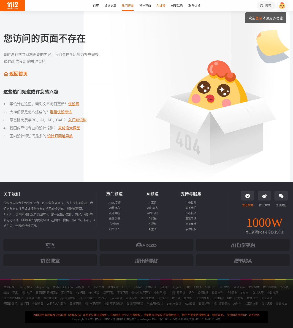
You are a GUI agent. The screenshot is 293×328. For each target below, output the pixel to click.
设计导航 (114, 213)
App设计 (190, 303)
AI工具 (153, 202)
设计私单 (131, 298)
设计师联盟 (202, 298)
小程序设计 (161, 292)
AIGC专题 (115, 202)
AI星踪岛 (114, 208)
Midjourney (42, 287)
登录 (258, 18)
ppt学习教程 (67, 298)
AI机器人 (152, 208)
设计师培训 (50, 298)
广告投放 (190, 202)
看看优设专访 (61, 111)
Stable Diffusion (63, 287)
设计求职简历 (92, 303)
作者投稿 (190, 213)
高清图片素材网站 (47, 292)
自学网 (25, 303)
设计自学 (162, 298)
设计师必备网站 (13, 298)
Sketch (245, 292)
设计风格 (267, 303)
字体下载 (122, 292)
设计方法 (281, 303)
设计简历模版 (135, 303)
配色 (191, 292)
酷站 (6, 292)
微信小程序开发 (141, 292)
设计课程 (114, 218)
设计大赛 (239, 287)
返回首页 (18, 73)
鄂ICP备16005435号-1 (166, 319)
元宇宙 (137, 287)
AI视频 (153, 224)
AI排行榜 (152, 213)
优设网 (73, 103)
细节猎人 (114, 229)
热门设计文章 (96, 287)
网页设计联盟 (235, 298)
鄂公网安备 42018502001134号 (200, 319)
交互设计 (266, 298)
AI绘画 (80, 287)
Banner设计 (174, 303)
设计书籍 (272, 292)
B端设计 (165, 287)
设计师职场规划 (113, 303)
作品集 (284, 287)
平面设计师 (10, 303)
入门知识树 (77, 119)
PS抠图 (80, 292)
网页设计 (113, 287)
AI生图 (153, 229)
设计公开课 (33, 298)
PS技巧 (102, 298)
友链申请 (190, 218)
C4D (187, 287)
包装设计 (210, 287)
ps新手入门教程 (56, 303)
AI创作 (237, 303)
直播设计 (150, 287)
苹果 (15, 292)
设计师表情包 (221, 303)
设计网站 (218, 298)
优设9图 (114, 224)
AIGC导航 (26, 287)
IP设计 (126, 287)
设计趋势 (204, 303)
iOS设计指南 (87, 298)
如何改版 (203, 292)
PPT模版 (93, 292)
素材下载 (66, 292)
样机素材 (231, 292)
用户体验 (225, 287)
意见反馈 (190, 224)
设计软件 (217, 292)
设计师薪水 (147, 298)
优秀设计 (252, 298)
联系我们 (190, 208)
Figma (177, 287)
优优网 (188, 298)
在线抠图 (37, 303)
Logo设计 (116, 298)
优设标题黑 (270, 287)
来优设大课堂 (69, 127)
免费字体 (253, 287)
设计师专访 (178, 292)
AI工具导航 (251, 303)
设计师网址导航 (60, 135)
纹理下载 (108, 292)
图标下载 (75, 303)
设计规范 (26, 292)
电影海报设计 (155, 303)
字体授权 (190, 229)
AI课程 (153, 218)
